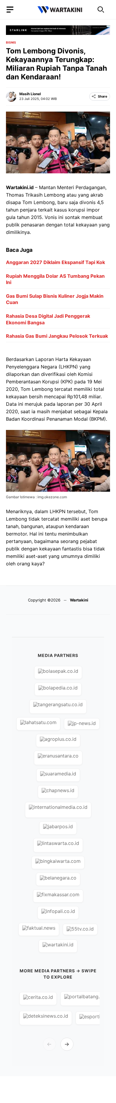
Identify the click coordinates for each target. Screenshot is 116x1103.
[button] (101, 10)
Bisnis (11, 42)
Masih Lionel (30, 94)
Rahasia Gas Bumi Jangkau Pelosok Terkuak (57, 336)
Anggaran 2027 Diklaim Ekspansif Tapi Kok (55, 262)
